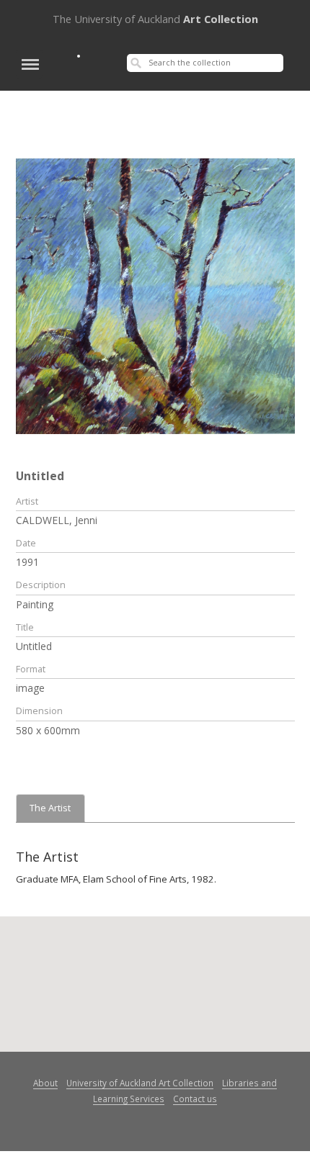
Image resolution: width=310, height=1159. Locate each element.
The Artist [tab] (50, 808)
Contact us (195, 1098)
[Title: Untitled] (155, 295)
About (45, 1082)
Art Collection (155, 19)
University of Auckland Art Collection (139, 1082)
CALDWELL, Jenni (56, 520)
